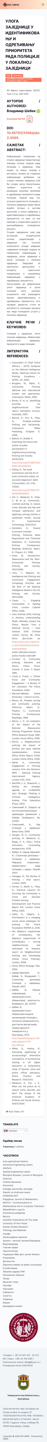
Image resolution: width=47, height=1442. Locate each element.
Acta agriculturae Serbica (15, 1161)
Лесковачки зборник (13, 1275)
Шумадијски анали (12, 1306)
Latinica (20, 1146)
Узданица (8, 1299)
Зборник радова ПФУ (14, 1271)
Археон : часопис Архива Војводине (21, 1240)
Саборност (8, 1292)
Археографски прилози (15, 1237)
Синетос (7, 1295)
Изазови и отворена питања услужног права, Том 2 (20, 80)
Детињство (9, 1261)
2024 (8, 76)
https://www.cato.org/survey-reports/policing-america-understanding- (26, 645)
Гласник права (10, 1247)
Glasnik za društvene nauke (16, 1192)
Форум (6, 1302)
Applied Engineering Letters (16, 1171)
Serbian (12, 1130)
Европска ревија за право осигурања (22, 1264)
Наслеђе (7, 1285)
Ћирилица (8, 1146)
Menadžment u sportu (14, 1209)
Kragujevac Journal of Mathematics (20, 1199)
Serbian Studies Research (15, 1226)
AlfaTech (7, 1168)
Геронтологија (10, 1251)
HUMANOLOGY (10, 1195)
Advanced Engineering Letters (18, 1164)
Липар (6, 1278)
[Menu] (43, 4)
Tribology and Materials (14, 1230)
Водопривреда (10, 1244)
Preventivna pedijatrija (14, 1213)
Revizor (6, 1216)
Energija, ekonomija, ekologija (17, 1189)
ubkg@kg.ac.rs (31, 1362)
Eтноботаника (10, 1268)
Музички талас (10, 1282)
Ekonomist (8, 1185)
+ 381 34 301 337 (21, 1355)
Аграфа (6, 1233)
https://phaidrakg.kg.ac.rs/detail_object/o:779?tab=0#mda (25, 1041)
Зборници (17, 76)
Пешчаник (8, 1288)
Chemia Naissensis (12, 1182)
